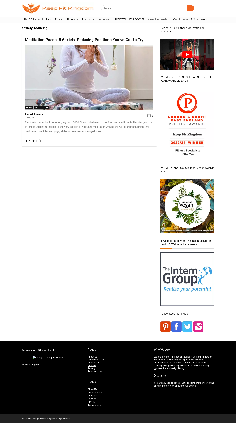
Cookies (92, 365)
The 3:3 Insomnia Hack (37, 19)
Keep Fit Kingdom (30, 364)
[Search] (190, 8)
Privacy (91, 368)
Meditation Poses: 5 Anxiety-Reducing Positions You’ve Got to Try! (85, 39)
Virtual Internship (158, 19)
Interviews (104, 19)
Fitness (71, 19)
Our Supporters (96, 359)
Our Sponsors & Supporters (190, 19)
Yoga (45, 107)
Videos (38, 107)
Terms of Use (95, 371)
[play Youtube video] (187, 54)
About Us (92, 357)
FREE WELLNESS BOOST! (129, 19)
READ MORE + (32, 141)
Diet (57, 19)
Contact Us (94, 362)
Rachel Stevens (34, 114)
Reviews (87, 19)
